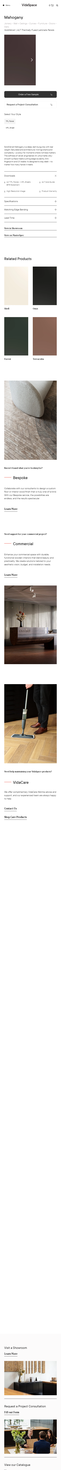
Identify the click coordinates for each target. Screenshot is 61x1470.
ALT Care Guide (48, 182)
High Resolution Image (16, 191)
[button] (51, 5)
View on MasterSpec (14, 235)
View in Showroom (13, 228)
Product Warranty (49, 191)
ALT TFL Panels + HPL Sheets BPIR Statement (19, 183)
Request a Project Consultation (22, 104)
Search (57, 5)
